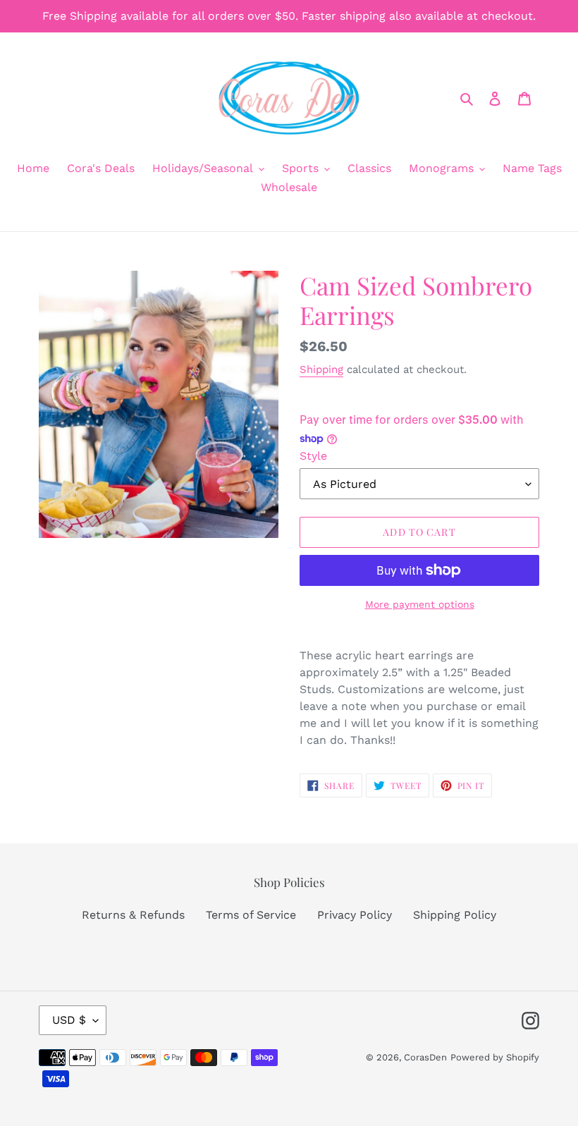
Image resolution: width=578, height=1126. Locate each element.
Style (313, 456)
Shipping (321, 369)
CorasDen (425, 1057)
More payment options (419, 604)
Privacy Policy (354, 915)
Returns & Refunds (133, 915)
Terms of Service (251, 915)
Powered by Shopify (494, 1057)
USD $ (69, 1020)
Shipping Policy (454, 915)
